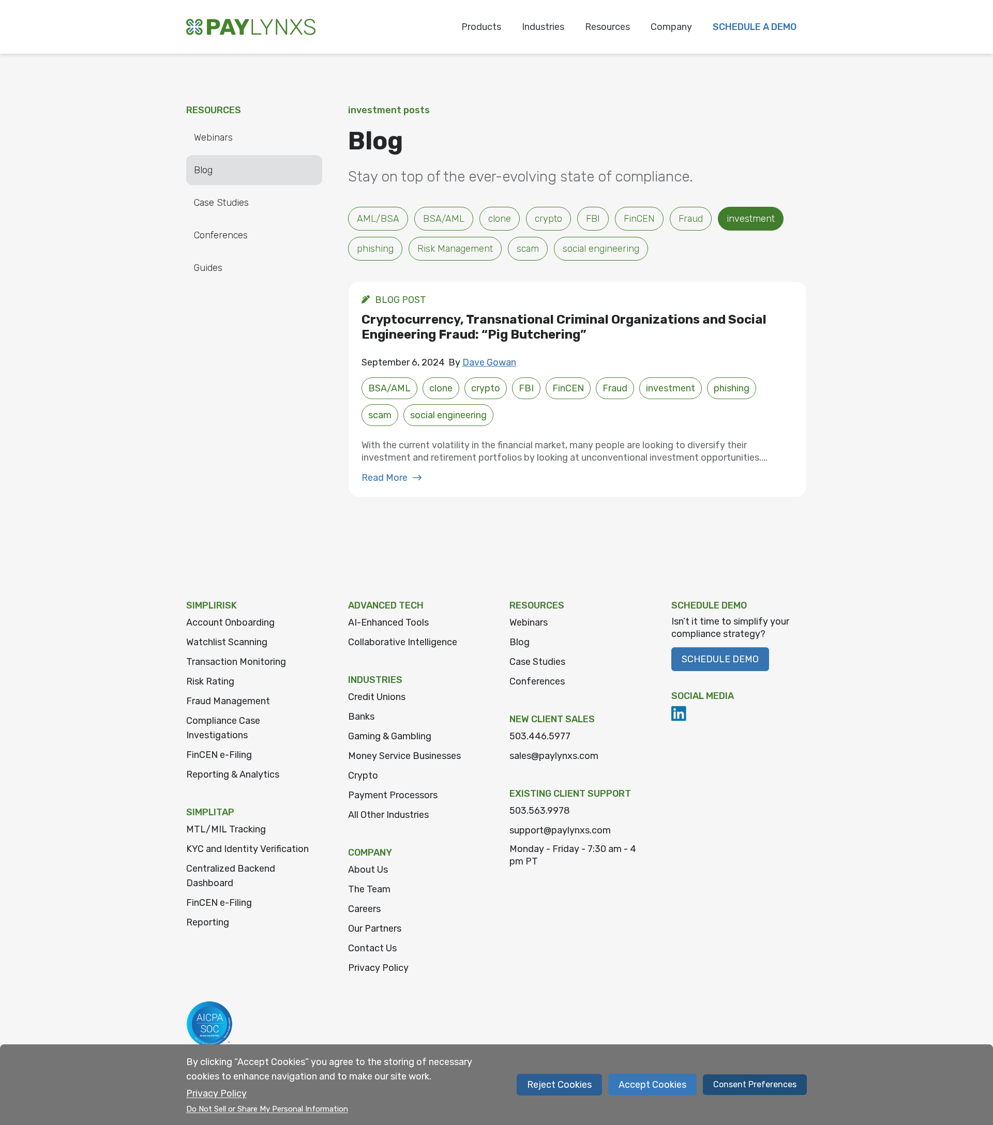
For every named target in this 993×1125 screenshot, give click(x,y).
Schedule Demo (720, 659)
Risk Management (455, 248)
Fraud (691, 218)
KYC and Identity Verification (247, 849)
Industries (543, 27)
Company (671, 27)
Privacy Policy (378, 968)
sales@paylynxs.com (553, 756)
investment (751, 218)
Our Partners (374, 928)
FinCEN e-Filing (219, 755)
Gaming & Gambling (389, 736)
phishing (375, 248)
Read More (385, 477)
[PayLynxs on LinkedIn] (679, 713)
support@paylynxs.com (560, 830)
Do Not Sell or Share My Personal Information (267, 1109)
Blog (203, 170)
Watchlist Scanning (226, 642)
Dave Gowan (489, 362)
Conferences (221, 235)
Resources (607, 27)
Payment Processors (393, 795)
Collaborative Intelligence (402, 642)
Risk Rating (210, 681)
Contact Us (372, 948)
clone (499, 218)
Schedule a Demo (754, 27)
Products (481, 27)
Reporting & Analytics (232, 774)
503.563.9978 (539, 810)
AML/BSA (378, 218)
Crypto (363, 775)
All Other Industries (388, 814)
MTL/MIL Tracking (226, 829)
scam (528, 248)
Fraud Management (228, 701)
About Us (368, 869)
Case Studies (221, 202)
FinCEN (639, 218)
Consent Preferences (754, 1084)
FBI (593, 218)
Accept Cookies (652, 1084)
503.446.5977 (539, 736)
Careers (364, 909)
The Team (369, 889)
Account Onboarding (230, 622)
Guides (208, 267)
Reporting (207, 922)
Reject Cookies (559, 1084)
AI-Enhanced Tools (388, 622)
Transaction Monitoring (236, 661)
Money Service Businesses (404, 756)
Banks (361, 716)
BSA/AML (443, 218)
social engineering (601, 248)
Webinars (213, 137)
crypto (548, 218)
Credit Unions (376, 697)
